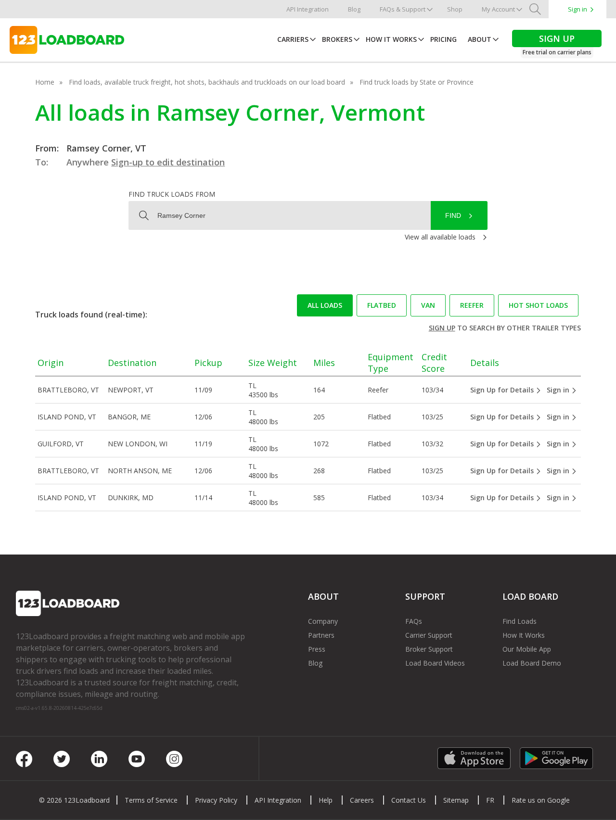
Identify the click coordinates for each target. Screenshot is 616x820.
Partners (321, 635)
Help (326, 800)
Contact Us (408, 800)
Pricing (443, 39)
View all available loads (440, 236)
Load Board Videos (435, 663)
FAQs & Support (402, 9)
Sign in (577, 9)
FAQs (413, 621)
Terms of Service (151, 800)
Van (428, 305)
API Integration (307, 9)
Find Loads (519, 621)
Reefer (472, 305)
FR (490, 800)
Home (44, 82)
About (479, 39)
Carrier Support (428, 635)
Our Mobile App (526, 649)
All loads (325, 305)
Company (323, 621)
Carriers (292, 39)
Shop (454, 9)
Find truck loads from (171, 194)
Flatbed (381, 305)
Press (316, 649)
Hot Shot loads (538, 305)
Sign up (442, 327)
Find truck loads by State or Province (416, 82)
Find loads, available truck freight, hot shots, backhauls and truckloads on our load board (207, 82)
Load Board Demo (531, 663)
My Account (498, 9)
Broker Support (429, 649)
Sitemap (456, 800)
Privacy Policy (216, 800)
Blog (354, 9)
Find (453, 215)
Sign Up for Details (503, 389)
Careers (362, 800)
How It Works (391, 39)
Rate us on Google (541, 800)
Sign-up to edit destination (168, 162)
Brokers (337, 39)
